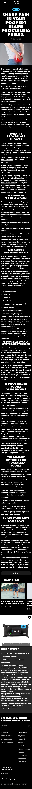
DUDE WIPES (10, 649)
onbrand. (4, 773)
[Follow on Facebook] (2, 779)
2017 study (18, 487)
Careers (21, 752)
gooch (6, 530)
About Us (21, 746)
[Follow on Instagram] (10, 779)
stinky (14, 532)
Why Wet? (21, 736)
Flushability (22, 739)
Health (16, 9)
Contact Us (22, 761)
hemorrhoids (9, 329)
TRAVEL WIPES (6, 739)
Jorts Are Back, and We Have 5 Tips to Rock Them (12, 602)
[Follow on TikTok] (15, 779)
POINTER (24, 784)
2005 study (6, 244)
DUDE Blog (21, 742)
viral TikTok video (9, 101)
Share (17, 573)
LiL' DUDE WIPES (7, 742)
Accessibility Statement (22, 757)
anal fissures (19, 329)
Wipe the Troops (24, 749)
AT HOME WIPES (7, 736)
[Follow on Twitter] (6, 779)
